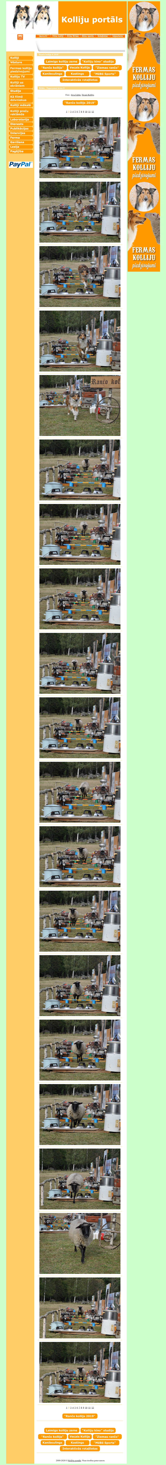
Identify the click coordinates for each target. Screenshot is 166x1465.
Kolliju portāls (74, 1460)
